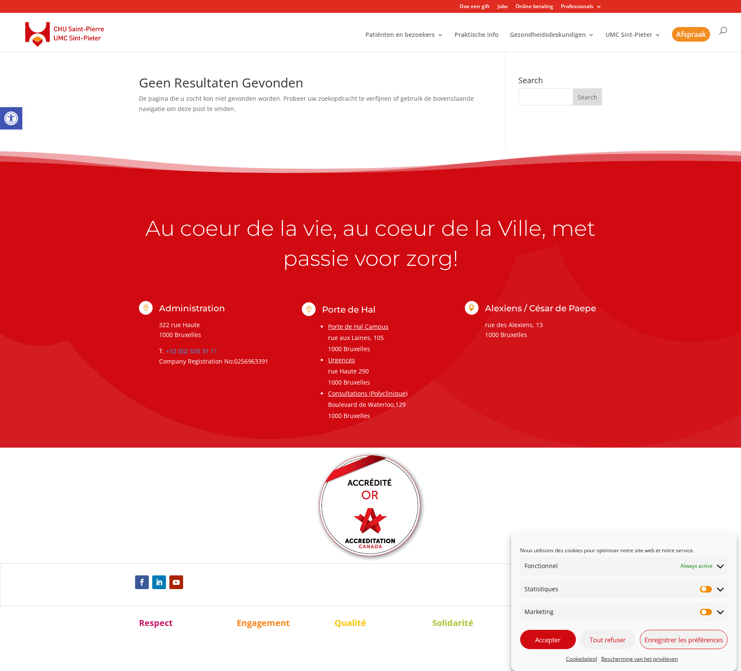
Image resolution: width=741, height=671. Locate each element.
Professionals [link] (577, 7)
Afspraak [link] (691, 34)
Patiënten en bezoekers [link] (400, 35)
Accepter (547, 639)
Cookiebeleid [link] (581, 658)
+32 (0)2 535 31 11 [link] (191, 351)
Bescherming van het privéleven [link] (639, 658)
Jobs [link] (502, 7)
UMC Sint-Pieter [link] (628, 35)
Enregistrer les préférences (684, 639)
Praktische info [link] (477, 35)
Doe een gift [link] (475, 7)
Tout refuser (608, 639)
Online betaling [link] (534, 7)
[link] (11, 118)
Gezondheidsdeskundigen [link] (548, 35)
